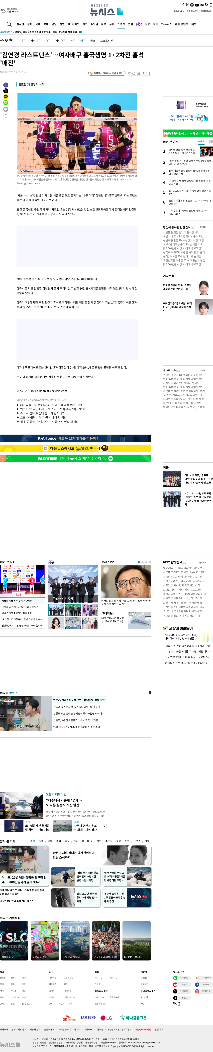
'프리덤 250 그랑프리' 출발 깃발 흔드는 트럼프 (23, 619)
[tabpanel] (126, 586)
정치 (29, 24)
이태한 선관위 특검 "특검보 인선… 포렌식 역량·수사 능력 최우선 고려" (126, 602)
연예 (130, 24)
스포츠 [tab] (201, 141)
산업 (62, 24)
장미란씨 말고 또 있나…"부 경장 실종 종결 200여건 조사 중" (22, 892)
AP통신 (144, 977)
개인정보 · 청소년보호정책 (119, 1029)
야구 (22, 41)
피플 (166, 467)
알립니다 (159, 1029)
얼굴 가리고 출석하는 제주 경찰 (17, 613)
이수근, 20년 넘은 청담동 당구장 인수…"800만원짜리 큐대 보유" (24, 879)
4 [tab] (150, 562)
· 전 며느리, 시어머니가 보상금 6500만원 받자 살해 (188, 662)
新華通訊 (145, 984)
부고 (61, 1003)
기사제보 (88, 1029)
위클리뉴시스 (207, 11)
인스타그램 (206, 991)
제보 (193, 24)
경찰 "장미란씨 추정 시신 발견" (16, 901)
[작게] (144, 73)
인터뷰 (52, 990)
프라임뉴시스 (193, 11)
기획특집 (67, 990)
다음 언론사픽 (206, 977)
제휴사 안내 (35, 1029)
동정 (71, 1003)
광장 (147, 24)
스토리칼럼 (68, 977)
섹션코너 (52, 997)
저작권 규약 (63, 1029)
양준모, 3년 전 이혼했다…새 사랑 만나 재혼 (75, 720)
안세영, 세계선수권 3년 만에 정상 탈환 (20, 607)
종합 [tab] (211, 141)
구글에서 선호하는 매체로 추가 (108, 73)
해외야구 (35, 41)
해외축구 (60, 41)
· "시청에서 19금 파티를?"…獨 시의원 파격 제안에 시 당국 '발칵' (188, 651)
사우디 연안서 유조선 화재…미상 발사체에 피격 (85, 829)
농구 (72, 41)
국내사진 (98, 977)
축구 (47, 41)
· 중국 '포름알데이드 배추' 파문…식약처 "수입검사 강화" (188, 657)
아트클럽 (52, 984)
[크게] (148, 73)
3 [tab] (146, 562)
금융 (54, 24)
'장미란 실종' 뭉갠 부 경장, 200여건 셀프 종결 (76, 727)
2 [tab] (142, 562)
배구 (82, 41)
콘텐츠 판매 (49, 1029)
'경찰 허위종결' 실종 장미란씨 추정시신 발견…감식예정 (87, 876)
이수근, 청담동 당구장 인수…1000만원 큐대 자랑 (79, 700)
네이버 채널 (184, 977)
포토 (155, 24)
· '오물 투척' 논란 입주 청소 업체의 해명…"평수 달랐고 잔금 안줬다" (188, 645)
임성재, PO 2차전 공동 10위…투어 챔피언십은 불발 (23, 625)
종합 (32, 841)
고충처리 (76, 1029)
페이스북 (206, 984)
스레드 (184, 997)
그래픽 (97, 984)
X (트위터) (184, 991)
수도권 (94, 24)
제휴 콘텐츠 (181, 24)
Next (104, 826)
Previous (2, 826)
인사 (51, 1003)
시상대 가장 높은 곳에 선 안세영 (17, 600)
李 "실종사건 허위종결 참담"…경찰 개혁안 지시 (37, 829)
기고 (66, 984)
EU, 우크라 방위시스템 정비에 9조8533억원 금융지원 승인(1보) (38, 32)
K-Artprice (178, 11)
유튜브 (184, 984)
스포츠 (121, 24)
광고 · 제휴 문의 (19, 1029)
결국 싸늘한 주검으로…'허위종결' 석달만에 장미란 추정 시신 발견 (114, 876)
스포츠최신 (106, 41)
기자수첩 (168, 276)
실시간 (20, 24)
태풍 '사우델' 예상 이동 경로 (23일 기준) (113, 619)
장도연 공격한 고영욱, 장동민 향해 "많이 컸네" (77, 706)
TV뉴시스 (166, 24)
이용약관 (100, 1029)
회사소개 (4, 1029)
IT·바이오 (73, 24)
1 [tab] (139, 562)
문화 (111, 24)
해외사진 (113, 977)
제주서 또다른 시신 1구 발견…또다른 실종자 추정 (114, 897)
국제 (37, 24)
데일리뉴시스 (69, 997)
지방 (103, 24)
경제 (45, 24)
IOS (142, 1003)
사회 (85, 24)
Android (144, 997)
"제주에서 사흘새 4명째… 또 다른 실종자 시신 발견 (64, 802)
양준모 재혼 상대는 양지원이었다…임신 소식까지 (78, 713)
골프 (92, 41)
